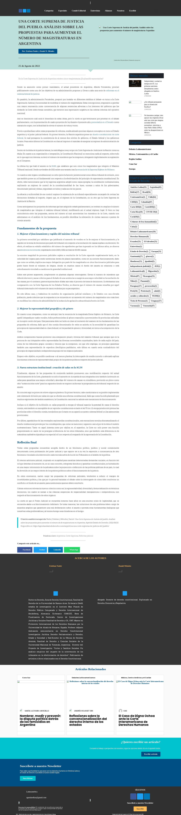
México (135, 276)
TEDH (156, 296)
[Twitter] (24, 10)
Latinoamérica (137, 271)
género (150, 256)
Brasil (146, 192)
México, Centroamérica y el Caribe (143, 154)
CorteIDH (150, 207)
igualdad (150, 261)
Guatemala (136, 256)
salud (157, 291)
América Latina (138, 187)
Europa (132, 169)
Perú (134, 291)
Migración (153, 271)
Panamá (145, 281)
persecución (151, 286)
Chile (152, 197)
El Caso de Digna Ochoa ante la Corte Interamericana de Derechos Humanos (137, 720)
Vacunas (135, 306)
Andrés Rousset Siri (83, 711)
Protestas (146, 291)
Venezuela (149, 306)
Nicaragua (149, 276)
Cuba (133, 227)
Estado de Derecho (139, 251)
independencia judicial (140, 266)
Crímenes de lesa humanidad (143, 222)
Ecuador (135, 241)
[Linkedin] (28, 10)
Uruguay (156, 301)
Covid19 (135, 217)
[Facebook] (20, 10)
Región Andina (135, 159)
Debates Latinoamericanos (140, 149)
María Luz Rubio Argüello (37, 711)
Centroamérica (137, 197)
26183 (54, 166)
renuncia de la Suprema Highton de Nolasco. (96, 169)
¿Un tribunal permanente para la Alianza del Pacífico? (153, 104)
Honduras (136, 261)
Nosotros (120, 11)
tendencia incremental (30, 250)
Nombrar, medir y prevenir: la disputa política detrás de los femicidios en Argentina (40, 720)
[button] (155, 10)
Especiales (62, 11)
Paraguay (136, 286)
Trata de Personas (139, 301)
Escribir (132, 11)
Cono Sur (133, 164)
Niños (133, 281)
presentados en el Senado (102, 122)
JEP (157, 266)
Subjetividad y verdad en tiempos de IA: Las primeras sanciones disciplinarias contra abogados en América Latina (153, 87)
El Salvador (150, 241)
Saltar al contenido (9, 2)
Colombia (146, 202)
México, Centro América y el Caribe (136, 677)
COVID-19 (151, 212)
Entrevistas (95, 11)
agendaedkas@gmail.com (36, 797)
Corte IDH (135, 207)
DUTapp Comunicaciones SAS (135, 814)
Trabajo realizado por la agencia (120, 814)
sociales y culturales (139, 296)
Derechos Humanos (139, 237)
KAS (125, 711)
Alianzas (108, 11)
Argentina (155, 187)
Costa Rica (136, 212)
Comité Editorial (79, 11)
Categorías (48, 11)
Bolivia (134, 192)
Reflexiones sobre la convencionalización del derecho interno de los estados (88, 720)
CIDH (134, 202)
